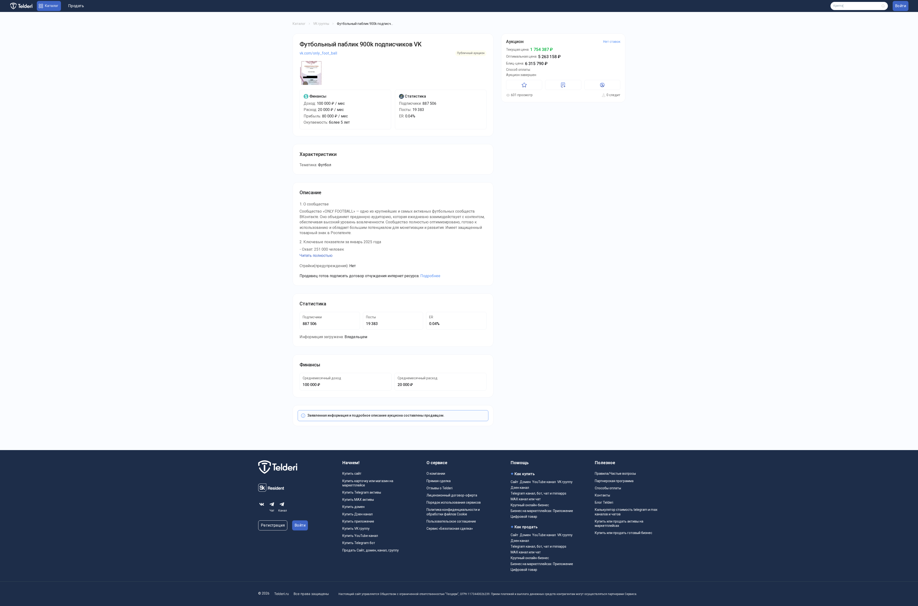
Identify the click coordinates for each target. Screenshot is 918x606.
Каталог (299, 24)
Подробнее (430, 276)
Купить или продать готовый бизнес (623, 533)
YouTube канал (544, 482)
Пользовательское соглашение (451, 521)
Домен (525, 482)
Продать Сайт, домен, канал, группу (370, 550)
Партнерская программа (614, 481)
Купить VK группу (356, 528)
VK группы (321, 24)
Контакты (602, 495)
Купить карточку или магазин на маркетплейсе (367, 483)
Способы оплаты (608, 488)
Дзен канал (520, 488)
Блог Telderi (604, 502)
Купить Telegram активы (361, 492)
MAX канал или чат (526, 499)
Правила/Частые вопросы (615, 473)
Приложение (563, 511)
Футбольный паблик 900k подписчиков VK (360, 44)
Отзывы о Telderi (439, 488)
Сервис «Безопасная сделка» (449, 528)
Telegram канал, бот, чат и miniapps (538, 493)
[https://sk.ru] (271, 490)
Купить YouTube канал (360, 536)
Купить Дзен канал (357, 514)
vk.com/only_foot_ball (318, 53)
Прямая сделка (438, 481)
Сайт (514, 482)
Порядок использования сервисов (453, 502)
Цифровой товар (524, 516)
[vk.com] (261, 504)
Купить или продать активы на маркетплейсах (619, 523)
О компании (435, 473)
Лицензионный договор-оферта (451, 495)
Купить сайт (351, 473)
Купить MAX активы (358, 499)
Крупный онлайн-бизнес (530, 505)
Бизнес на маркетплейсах (531, 511)
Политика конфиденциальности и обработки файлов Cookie (453, 512)
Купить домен (353, 507)
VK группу (565, 482)
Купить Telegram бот (358, 543)
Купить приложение (358, 521)
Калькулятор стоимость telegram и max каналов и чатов (626, 512)
